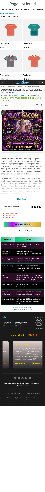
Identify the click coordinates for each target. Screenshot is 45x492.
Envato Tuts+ (35, 383)
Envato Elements (10, 383)
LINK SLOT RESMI (33, 87)
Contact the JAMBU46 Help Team (22, 309)
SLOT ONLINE (21, 87)
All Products (19, 386)
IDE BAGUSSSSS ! (17, 95)
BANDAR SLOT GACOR (8, 87)
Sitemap (27, 386)
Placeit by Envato (23, 383)
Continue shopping (7, 13)
